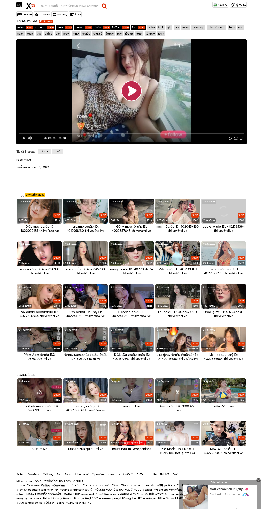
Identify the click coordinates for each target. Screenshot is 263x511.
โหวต (78, 14)
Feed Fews (64, 474)
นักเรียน (140, 474)
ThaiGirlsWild (169, 498)
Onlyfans (33, 474)
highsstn (78, 490)
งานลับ (86, 34)
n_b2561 (92, 498)
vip (58, 34)
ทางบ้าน (83, 27)
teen (30, 34)
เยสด (161, 34)
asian (151, 27)
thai (39, 34)
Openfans (98, 474)
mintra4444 (51, 490)
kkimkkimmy (53, 498)
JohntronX (82, 474)
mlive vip (198, 27)
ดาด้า (90, 490)
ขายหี (66, 34)
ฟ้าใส (160, 494)
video (48, 34)
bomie (37, 498)
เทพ (119, 34)
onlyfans (176, 490)
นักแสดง (45, 14)
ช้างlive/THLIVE (159, 474)
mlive (24, 27)
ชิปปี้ (121, 490)
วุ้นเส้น (101, 490)
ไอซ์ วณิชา (75, 485)
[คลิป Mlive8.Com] (30, 5)
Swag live (130, 498)
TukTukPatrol (27, 494)
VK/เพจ (86, 503)
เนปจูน (80, 498)
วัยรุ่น (102, 27)
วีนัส (172, 485)
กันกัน (69, 498)
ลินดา (125, 494)
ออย (138, 490)
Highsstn (162, 490)
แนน (21, 503)
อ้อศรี (111, 490)
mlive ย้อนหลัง (216, 27)
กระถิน (136, 494)
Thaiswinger (148, 498)
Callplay (48, 474)
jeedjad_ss (34, 503)
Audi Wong (121, 485)
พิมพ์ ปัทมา (73, 494)
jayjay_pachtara (29, 490)
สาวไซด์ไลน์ (126, 474)
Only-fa (73, 503)
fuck (161, 27)
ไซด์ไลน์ (27, 14)
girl (169, 27)
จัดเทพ (110, 34)
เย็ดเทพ (150, 34)
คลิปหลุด (44, 27)
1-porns (59, 503)
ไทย (138, 27)
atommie (173, 494)
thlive (65, 490)
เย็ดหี (139, 34)
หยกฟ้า (106, 485)
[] (104, 6)
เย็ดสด (129, 34)
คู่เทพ (64, 27)
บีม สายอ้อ (91, 485)
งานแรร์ (97, 34)
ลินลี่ (130, 490)
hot (177, 27)
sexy (20, 34)
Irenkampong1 (111, 498)
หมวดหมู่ (62, 14)
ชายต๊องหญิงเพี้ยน (51, 494)
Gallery (222, 5)
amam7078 (90, 494)
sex (240, 27)
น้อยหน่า (149, 494)
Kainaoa (34, 485)
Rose (232, 27)
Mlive (20, 474)
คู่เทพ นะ (241, 5)
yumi (115, 494)
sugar (136, 485)
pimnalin (149, 485)
